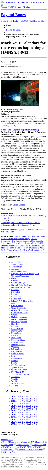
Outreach (15, 347)
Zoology (14, 386)
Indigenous (15, 326)
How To (14, 324)
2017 (13, 412)
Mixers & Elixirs (18, 340)
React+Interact (17, 358)
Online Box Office (17, 21)
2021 (13, 403)
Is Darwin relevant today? (19, 239)
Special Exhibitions (19, 370)
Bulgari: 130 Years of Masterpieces (25, 274)
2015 (13, 417)
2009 (13, 424)
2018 (13, 410)
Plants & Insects (17, 354)
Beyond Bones (13, 14)
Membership (16, 338)
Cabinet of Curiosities (20, 276)
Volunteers (15, 377)
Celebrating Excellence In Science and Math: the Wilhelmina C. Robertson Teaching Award (20, 224)
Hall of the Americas (19, 317)
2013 (13, 422)
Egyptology (16, 292)
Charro (14, 278)
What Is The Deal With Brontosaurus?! (28, 250)
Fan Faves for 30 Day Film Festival (16, 175)
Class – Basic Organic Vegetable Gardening (20, 130)
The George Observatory (21, 374)
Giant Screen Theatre (19, 312)
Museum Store (17, 342)
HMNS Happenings (19, 319)
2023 (13, 399)
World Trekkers (17, 383)
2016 (13, 415)
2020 (13, 406)
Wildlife (14, 379)
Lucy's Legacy (17, 328)
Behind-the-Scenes (13, 30)
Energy (14, 294)
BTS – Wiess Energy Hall (12, 109)
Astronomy (15, 269)
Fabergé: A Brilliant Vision (22, 301)
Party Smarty (16, 351)
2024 (13, 396)
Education (15, 290)
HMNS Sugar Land (19, 322)
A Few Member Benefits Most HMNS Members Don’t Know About (22, 244)
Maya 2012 (15, 335)
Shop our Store (39, 21)
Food (13, 303)
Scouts (14, 363)
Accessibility (16, 262)
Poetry (14, 356)
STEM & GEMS (18, 372)
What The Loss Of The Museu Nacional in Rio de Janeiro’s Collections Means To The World (23, 247)
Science (14, 360)
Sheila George (19, 205)
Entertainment (17, 296)
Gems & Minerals (18, 308)
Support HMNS (7, 7)
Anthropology (17, 264)
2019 (13, 408)
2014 (13, 419)
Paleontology (16, 349)
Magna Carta (16, 331)
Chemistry (15, 280)
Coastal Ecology (18, 283)
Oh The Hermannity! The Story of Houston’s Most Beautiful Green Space (22, 241)
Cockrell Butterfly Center (21, 285)
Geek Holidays (17, 306)
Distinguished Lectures (20, 287)
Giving (14, 315)
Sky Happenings (18, 365)
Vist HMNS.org (7, 232)
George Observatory (19, 310)
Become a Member (22, 7)
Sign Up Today (7, 439)
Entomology (16, 299)
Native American (18, 344)
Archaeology (16, 267)
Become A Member (22, 229)
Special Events (17, 367)
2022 (13, 401)
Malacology (16, 333)
